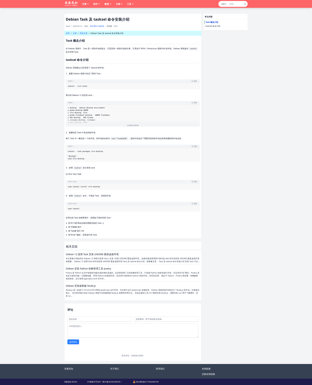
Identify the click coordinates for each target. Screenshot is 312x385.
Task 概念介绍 (211, 22)
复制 (195, 81)
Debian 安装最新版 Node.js (81, 285)
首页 (68, 33)
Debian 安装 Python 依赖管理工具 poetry (88, 268)
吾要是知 (68, 368)
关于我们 (114, 368)
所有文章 (84, 33)
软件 (95, 3)
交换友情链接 (208, 374)
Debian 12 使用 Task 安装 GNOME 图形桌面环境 (92, 254)
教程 (107, 3)
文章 (84, 3)
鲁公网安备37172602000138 (147, 382)
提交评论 (73, 342)
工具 (129, 3)
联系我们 (160, 368)
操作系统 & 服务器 (97, 26)
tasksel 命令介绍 (212, 26)
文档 (118, 3)
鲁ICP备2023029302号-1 (112, 382)
